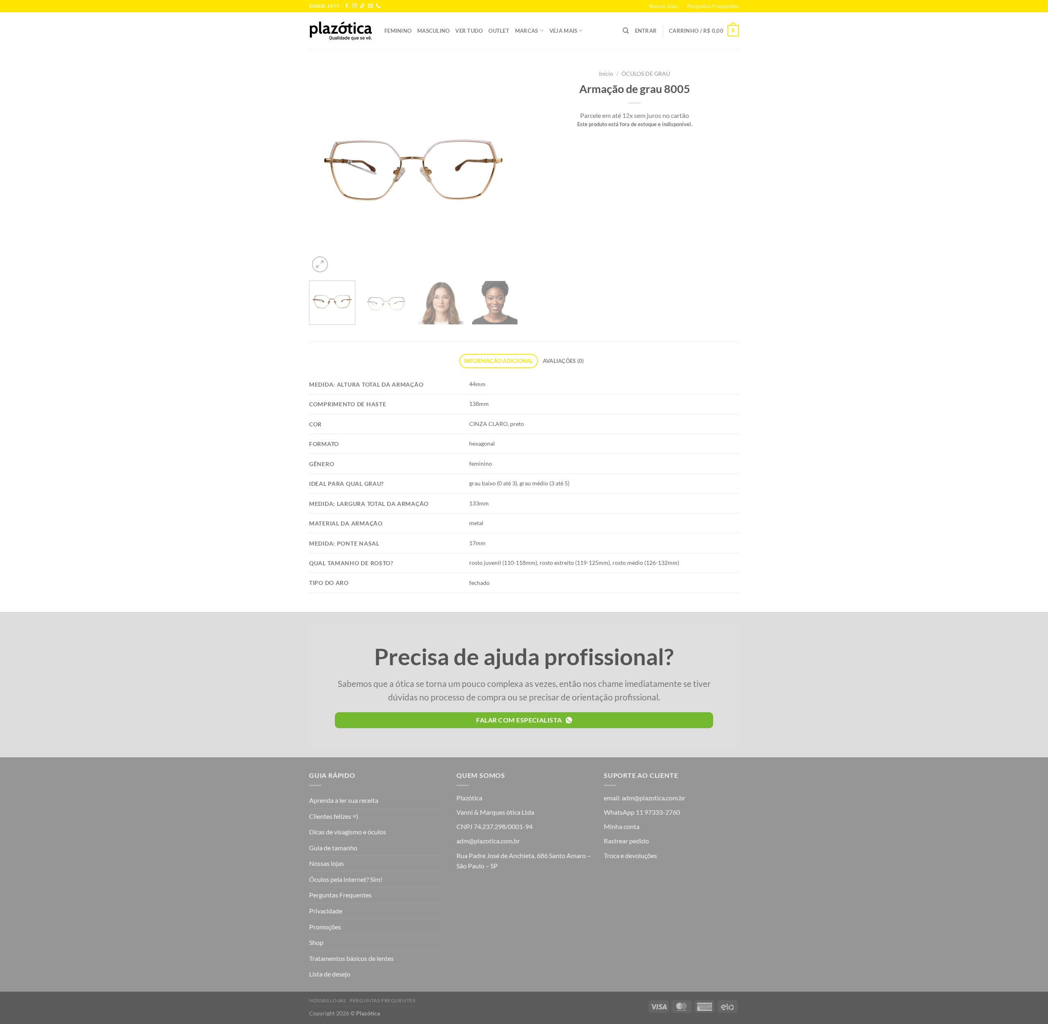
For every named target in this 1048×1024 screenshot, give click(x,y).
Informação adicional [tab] (498, 361)
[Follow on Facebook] (346, 6)
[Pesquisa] (626, 31)
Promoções (325, 927)
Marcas (526, 30)
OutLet (498, 30)
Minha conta (621, 826)
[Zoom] (320, 264)
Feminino (397, 30)
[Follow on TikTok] (362, 6)
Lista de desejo (329, 974)
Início (606, 73)
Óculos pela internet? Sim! (345, 879)
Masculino (433, 30)
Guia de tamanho (333, 848)
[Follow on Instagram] (354, 6)
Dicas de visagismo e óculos (347, 832)
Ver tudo (469, 30)
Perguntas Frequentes (713, 6)
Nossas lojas (663, 6)
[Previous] (323, 170)
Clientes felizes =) (333, 816)
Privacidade (325, 911)
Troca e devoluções (630, 855)
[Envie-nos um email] (370, 6)
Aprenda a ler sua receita (343, 800)
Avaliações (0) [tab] (563, 361)
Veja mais (563, 30)
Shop (316, 942)
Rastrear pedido (626, 841)
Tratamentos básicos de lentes (351, 958)
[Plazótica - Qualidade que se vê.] (340, 30)
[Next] (503, 170)
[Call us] (378, 6)
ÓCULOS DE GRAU (645, 73)
